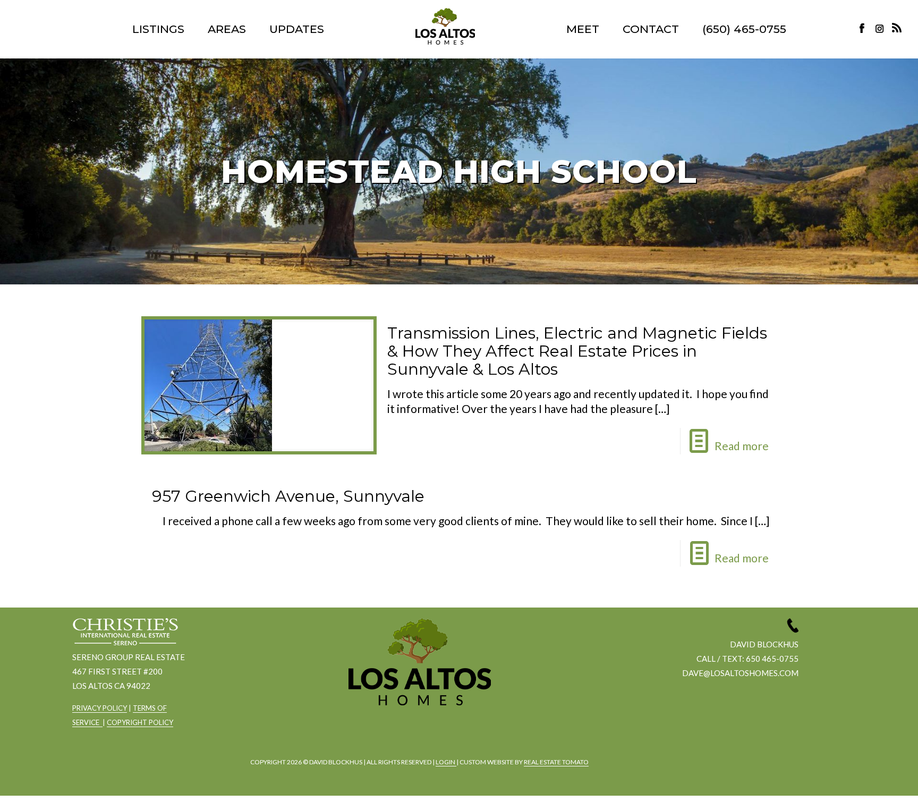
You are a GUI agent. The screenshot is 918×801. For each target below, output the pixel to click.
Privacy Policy (99, 708)
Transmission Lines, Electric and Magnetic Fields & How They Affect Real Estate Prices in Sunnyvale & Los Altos (577, 351)
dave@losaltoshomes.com (740, 673)
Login (446, 762)
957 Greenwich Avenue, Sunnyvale (288, 496)
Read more (742, 445)
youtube (446, 733)
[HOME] (445, 26)
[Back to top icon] (867, 779)
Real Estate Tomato (556, 762)
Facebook (865, 28)
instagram (881, 28)
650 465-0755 (772, 658)
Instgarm (417, 733)
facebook (388, 733)
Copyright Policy (140, 722)
